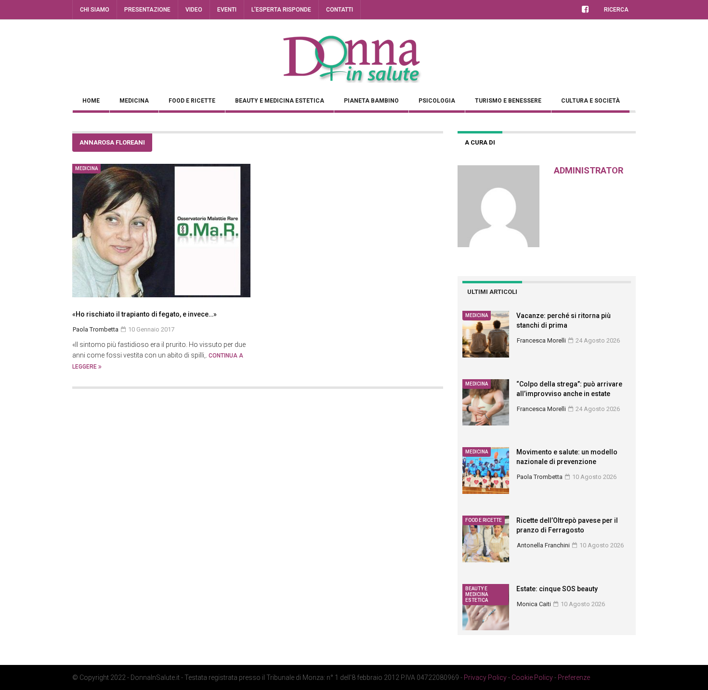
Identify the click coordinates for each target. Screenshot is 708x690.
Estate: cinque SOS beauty (557, 589)
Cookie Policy (532, 677)
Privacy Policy (485, 677)
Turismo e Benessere (508, 100)
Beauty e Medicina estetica (279, 100)
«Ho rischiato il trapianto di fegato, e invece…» (144, 314)
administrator (588, 170)
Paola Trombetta (540, 476)
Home (91, 100)
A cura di (480, 142)
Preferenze (574, 677)
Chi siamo (94, 9)
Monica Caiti (534, 604)
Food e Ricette (192, 100)
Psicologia (437, 100)
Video (193, 9)
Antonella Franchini (543, 545)
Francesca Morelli (541, 340)
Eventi (226, 9)
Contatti (339, 9)
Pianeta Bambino (371, 100)
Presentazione (147, 9)
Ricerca (616, 9)
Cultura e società (590, 100)
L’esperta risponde (281, 9)
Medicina (134, 100)
